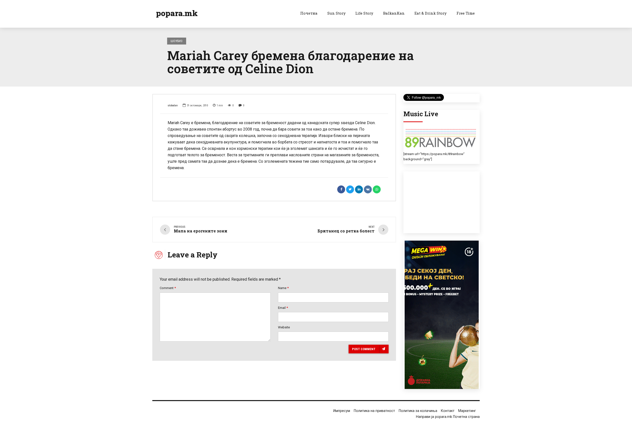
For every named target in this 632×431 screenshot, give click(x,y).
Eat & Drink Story (431, 13)
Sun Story (336, 13)
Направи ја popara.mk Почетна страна (448, 417)
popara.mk (177, 13)
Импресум (341, 411)
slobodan (173, 105)
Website (284, 327)
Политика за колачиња (418, 411)
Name (283, 288)
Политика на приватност (374, 411)
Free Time (465, 13)
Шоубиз (176, 41)
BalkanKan (394, 13)
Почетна (308, 13)
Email (283, 308)
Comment (168, 288)
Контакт (447, 411)
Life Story (364, 13)
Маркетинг (467, 411)
